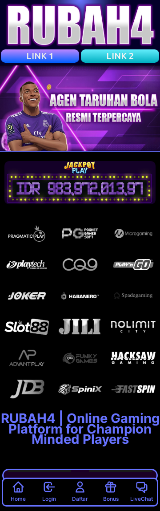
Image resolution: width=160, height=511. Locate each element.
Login (49, 498)
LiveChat (141, 498)
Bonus (111, 498)
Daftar (80, 498)
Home (18, 498)
